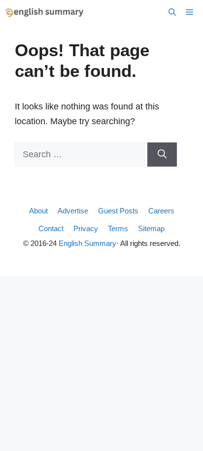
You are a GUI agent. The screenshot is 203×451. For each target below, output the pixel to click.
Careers (161, 211)
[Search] (162, 154)
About (38, 211)
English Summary (87, 243)
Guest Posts (118, 211)
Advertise (73, 211)
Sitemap (151, 228)
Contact (51, 228)
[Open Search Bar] (172, 12)
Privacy (85, 228)
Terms (118, 228)
